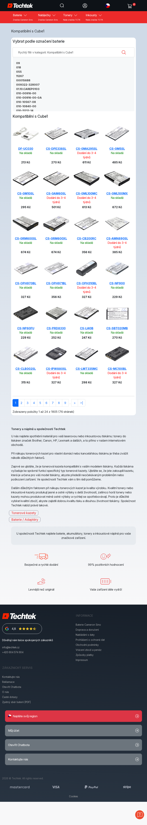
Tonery (71, 17)
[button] (107, 5)
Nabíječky (48, 17)
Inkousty (94, 17)
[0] (130, 5)
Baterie (23, 17)
